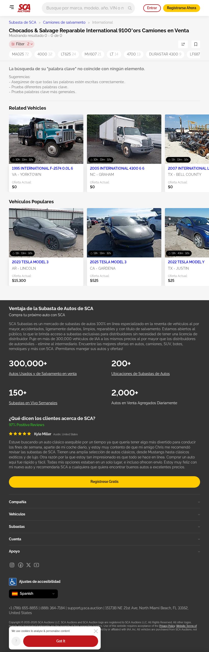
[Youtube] (36, 565)
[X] (28, 565)
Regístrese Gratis (104, 482)
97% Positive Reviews (26, 425)
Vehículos (17, 514)
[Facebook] (21, 565)
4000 (44, 54)
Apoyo (14, 551)
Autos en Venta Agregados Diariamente (144, 403)
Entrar (152, 8)
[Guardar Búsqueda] (195, 44)
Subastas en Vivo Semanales (33, 403)
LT (114, 54)
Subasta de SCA (22, 22)
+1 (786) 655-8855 (23, 608)
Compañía (17, 502)
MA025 (20, 54)
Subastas (17, 527)
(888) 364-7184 (53, 608)
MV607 (93, 54)
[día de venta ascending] (183, 44)
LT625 (68, 54)
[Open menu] (11, 7)
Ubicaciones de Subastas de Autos (140, 374)
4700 (133, 54)
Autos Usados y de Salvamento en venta (43, 374)
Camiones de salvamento (64, 22)
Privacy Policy (167, 626)
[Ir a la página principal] (24, 8)
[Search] (130, 8)
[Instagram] (12, 565)
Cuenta (15, 539)
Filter (22, 44)
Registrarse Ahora (181, 8)
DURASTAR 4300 (165, 54)
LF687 (196, 54)
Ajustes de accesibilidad (39, 581)
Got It (60, 641)
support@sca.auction (85, 608)
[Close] (96, 631)
